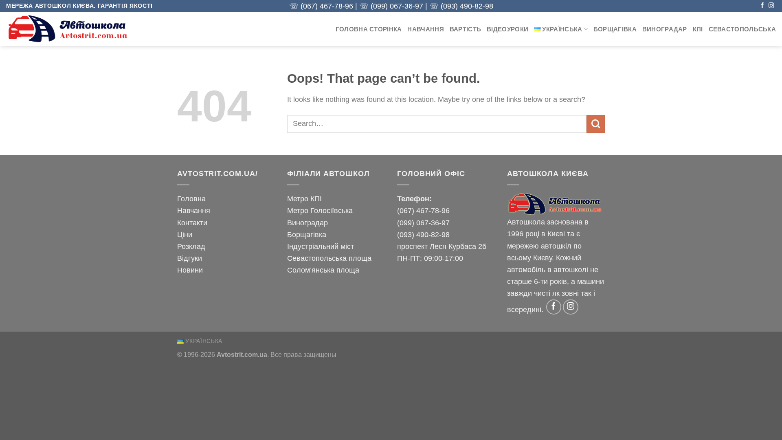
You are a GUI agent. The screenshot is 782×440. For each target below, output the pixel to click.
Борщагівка (615, 29)
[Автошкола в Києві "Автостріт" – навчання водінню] (69, 29)
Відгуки (189, 258)
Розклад (191, 246)
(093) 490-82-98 (467, 6)
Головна (191, 198)
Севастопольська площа (329, 258)
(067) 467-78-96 (327, 6)
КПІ (698, 29)
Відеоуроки (507, 29)
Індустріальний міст (320, 246)
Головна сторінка (369, 29)
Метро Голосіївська (320, 210)
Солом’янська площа (323, 270)
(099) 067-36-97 (397, 6)
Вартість (465, 29)
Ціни (184, 234)
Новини (190, 270)
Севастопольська (742, 29)
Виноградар (664, 29)
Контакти (192, 222)
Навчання (425, 29)
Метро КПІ (304, 198)
